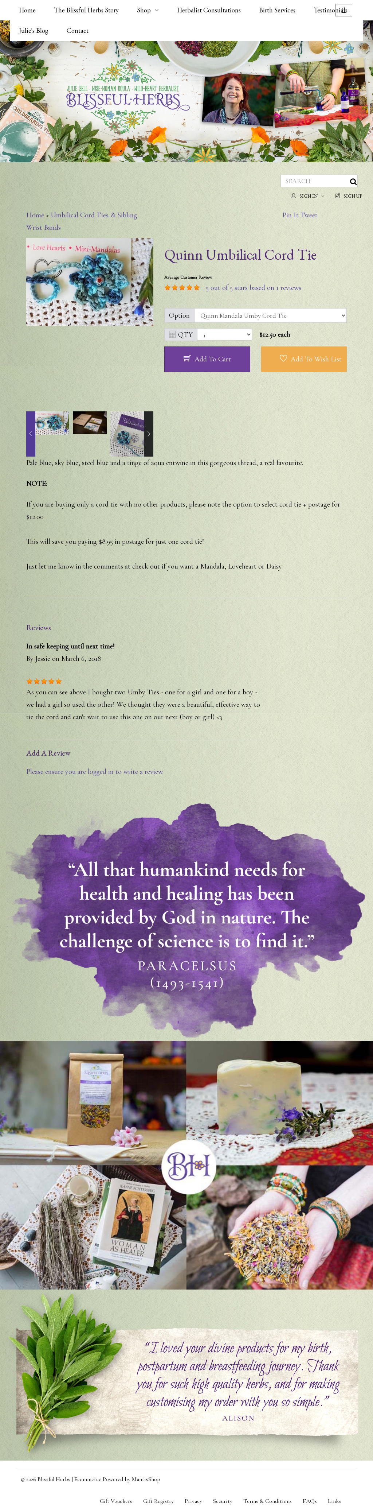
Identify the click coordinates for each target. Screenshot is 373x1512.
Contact (78, 30)
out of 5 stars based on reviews (253, 287)
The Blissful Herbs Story (86, 10)
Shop (144, 10)
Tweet (309, 215)
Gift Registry (158, 1501)
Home (27, 10)
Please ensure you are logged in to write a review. (95, 771)
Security (222, 1501)
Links (334, 1501)
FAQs (310, 1501)
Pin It (290, 215)
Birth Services (277, 10)
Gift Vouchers (116, 1501)
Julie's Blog (33, 30)
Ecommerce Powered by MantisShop (117, 1479)
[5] (167, 287)
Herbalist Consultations (209, 10)
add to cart (213, 359)
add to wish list (316, 359)
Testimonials (331, 10)
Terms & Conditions (267, 1501)
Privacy (193, 1501)
